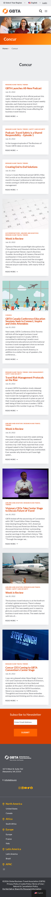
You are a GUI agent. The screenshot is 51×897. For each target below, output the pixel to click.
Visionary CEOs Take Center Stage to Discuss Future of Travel (24, 509)
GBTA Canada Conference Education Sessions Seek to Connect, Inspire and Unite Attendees (25, 321)
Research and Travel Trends (16, 84)
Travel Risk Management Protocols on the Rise (24, 378)
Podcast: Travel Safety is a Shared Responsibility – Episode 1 (23, 134)
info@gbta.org (10, 780)
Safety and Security (37, 129)
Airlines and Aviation (29, 233)
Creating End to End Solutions (21, 166)
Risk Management (36, 372)
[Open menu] (46, 11)
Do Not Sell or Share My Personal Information (21, 889)
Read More (11, 116)
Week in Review (14, 238)
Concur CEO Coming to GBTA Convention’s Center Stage (21, 668)
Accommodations (12, 233)
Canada (8, 315)
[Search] (40, 11)
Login (44, 3)
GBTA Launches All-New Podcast (23, 88)
